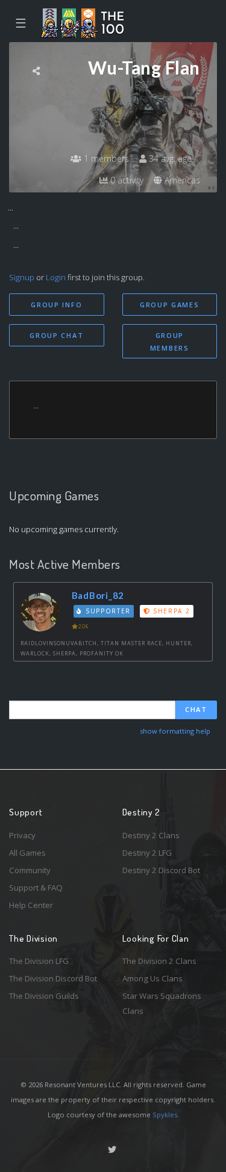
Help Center (31, 905)
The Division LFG (39, 961)
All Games (27, 852)
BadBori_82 (98, 595)
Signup (21, 277)
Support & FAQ (36, 887)
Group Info (56, 304)
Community (30, 870)
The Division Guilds (44, 995)
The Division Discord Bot (53, 978)
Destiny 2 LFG (147, 852)
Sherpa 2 (170, 611)
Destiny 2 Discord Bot (161, 870)
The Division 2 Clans (159, 961)
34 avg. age (169, 158)
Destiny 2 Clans (151, 835)
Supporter (107, 611)
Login (56, 277)
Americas (181, 180)
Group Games (169, 304)
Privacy (22, 835)
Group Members (169, 341)
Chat (196, 709)
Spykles (164, 1114)
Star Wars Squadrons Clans (161, 1003)
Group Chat (56, 335)
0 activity (125, 180)
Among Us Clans (152, 978)
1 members (105, 158)
